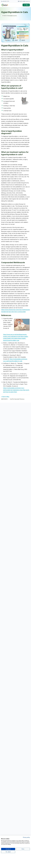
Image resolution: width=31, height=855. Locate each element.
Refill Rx (21, 1)
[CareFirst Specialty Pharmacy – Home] (4, 5)
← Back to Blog (5, 396)
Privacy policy (26, 837)
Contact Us (27, 1)
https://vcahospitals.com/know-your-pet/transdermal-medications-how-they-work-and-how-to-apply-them (16, 390)
